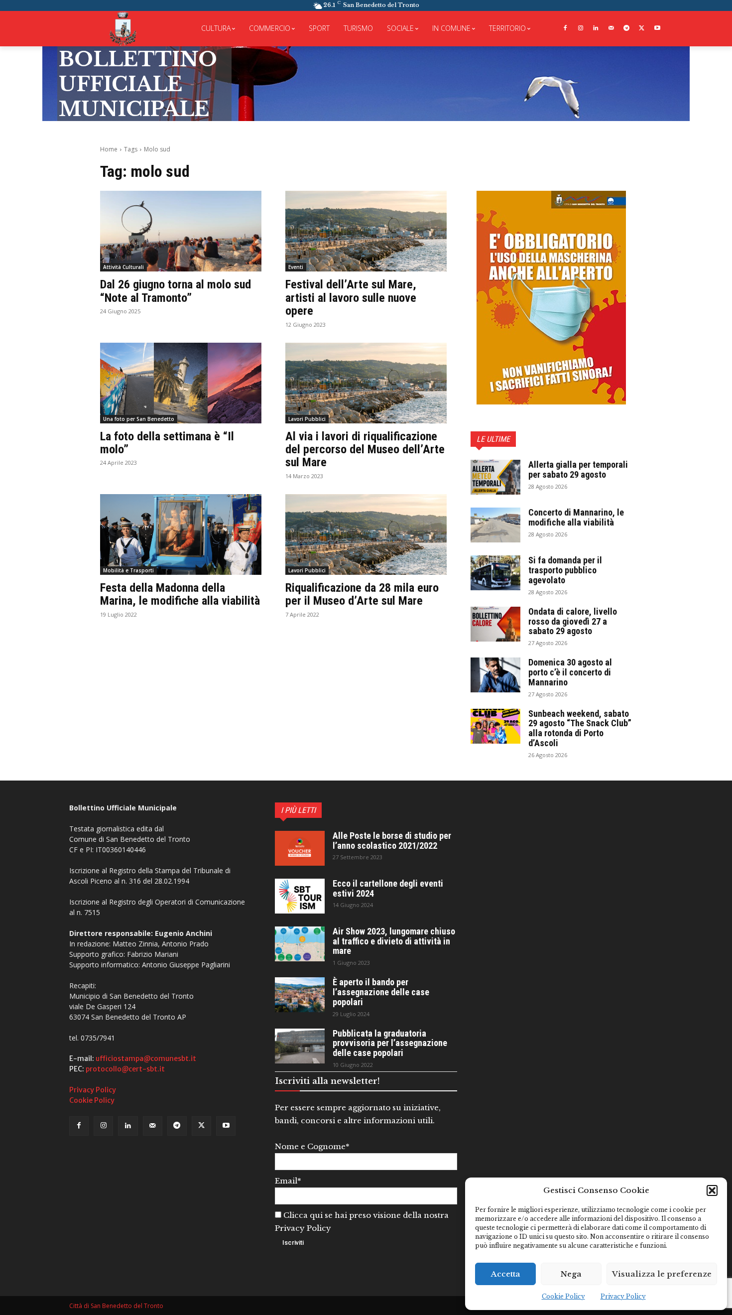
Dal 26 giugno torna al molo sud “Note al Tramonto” (175, 290)
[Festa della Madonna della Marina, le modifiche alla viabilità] (180, 534)
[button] (712, 1190)
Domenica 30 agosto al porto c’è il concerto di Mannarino (570, 672)
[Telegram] (626, 28)
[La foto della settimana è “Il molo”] (180, 383)
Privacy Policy (623, 1296)
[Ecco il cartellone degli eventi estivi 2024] (300, 896)
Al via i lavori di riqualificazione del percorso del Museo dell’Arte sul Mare (365, 449)
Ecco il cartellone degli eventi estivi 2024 (388, 888)
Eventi (295, 266)
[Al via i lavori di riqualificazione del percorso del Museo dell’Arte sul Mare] (366, 383)
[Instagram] (580, 28)
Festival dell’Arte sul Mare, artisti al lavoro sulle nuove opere (350, 297)
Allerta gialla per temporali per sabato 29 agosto (578, 469)
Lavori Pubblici (307, 418)
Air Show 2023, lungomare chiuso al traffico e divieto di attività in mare (394, 941)
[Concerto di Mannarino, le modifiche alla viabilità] (495, 525)
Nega (571, 1274)
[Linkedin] (596, 28)
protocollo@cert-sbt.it (125, 1068)
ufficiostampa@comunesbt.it (146, 1058)
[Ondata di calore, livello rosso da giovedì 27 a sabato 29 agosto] (495, 624)
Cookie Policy (563, 1296)
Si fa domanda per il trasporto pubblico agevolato (565, 570)
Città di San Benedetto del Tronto (116, 1306)
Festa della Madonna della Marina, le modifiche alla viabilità (180, 594)
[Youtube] (657, 28)
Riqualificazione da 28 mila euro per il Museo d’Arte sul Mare (362, 594)
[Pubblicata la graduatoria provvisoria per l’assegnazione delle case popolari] (300, 1046)
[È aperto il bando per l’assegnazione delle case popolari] (300, 994)
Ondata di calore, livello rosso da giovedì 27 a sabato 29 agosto (572, 621)
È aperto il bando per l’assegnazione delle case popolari (381, 992)
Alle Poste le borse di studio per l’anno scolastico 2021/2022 (392, 840)
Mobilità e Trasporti (128, 570)
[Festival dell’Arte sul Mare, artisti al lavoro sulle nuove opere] (366, 231)
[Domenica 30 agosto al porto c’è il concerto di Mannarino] (495, 675)
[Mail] (611, 28)
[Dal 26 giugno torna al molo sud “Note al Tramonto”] (180, 231)
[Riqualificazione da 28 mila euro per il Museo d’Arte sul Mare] (366, 534)
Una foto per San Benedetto (138, 418)
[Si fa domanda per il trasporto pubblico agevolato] (495, 572)
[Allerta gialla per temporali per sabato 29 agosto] (495, 477)
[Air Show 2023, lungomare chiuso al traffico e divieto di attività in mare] (300, 943)
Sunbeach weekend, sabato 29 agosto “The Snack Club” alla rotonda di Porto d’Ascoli (579, 728)
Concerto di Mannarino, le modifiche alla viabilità (576, 517)
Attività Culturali (123, 266)
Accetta (505, 1274)
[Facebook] (565, 28)
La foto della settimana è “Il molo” (167, 442)
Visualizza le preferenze (662, 1274)
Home (109, 149)
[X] (641, 28)
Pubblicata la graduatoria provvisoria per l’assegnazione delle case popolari (390, 1043)
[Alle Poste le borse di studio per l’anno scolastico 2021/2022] (300, 848)
